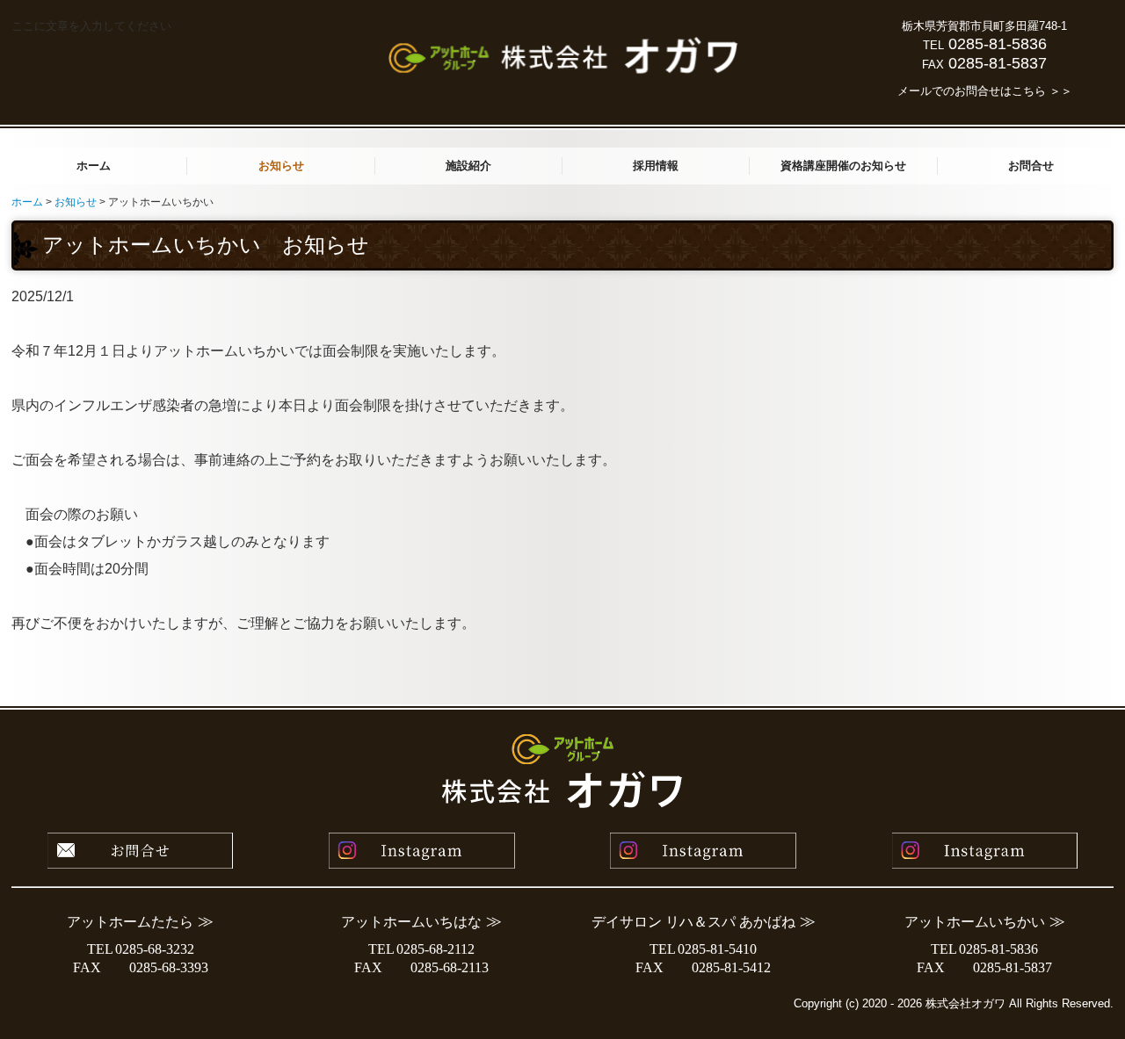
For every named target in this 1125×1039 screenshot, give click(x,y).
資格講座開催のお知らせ (843, 165)
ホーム (93, 165)
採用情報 (656, 165)
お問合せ (1031, 165)
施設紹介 (468, 165)
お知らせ (281, 165)
